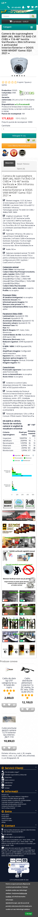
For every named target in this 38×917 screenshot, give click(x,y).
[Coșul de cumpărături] (32, 7)
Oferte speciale (6, 818)
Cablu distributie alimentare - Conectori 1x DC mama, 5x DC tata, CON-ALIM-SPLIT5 (27, 685)
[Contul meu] (24, 7)
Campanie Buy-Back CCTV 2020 (11, 806)
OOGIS (14, 90)
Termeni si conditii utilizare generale (13, 798)
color (10, 755)
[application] (19, 475)
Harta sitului (5, 815)
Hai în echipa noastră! (8, 808)
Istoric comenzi (9, 780)
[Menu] (33, 455)
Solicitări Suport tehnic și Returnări (16, 775)
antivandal (30, 755)
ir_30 (22, 753)
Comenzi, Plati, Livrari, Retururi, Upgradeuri (15, 796)
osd (18, 753)
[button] (17, 455)
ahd (24, 755)
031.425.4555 (16, 7)
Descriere (9, 163)
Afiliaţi (3, 822)
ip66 (20, 755)
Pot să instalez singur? (12, 772)
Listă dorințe (8, 783)
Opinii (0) (21, 169)
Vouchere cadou (7, 820)
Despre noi (5, 795)
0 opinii (20, 82)
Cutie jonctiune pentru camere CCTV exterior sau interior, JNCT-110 (9, 732)
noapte (28, 753)
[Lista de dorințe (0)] (28, 7)
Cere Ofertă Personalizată (19, 145)
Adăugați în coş (19, 135)
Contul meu (8, 777)
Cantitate (6, 125)
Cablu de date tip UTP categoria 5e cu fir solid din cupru (9, 683)
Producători (5, 817)
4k (18, 758)
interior (5, 755)
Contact (6, 788)
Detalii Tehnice (23, 164)
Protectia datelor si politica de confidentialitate (16, 800)
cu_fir (15, 755)
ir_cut (4, 758)
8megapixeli (11, 758)
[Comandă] (36, 7)
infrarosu (12, 753)
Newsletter (8, 785)
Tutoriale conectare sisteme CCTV (12, 802)
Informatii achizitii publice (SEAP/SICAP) (14, 804)
